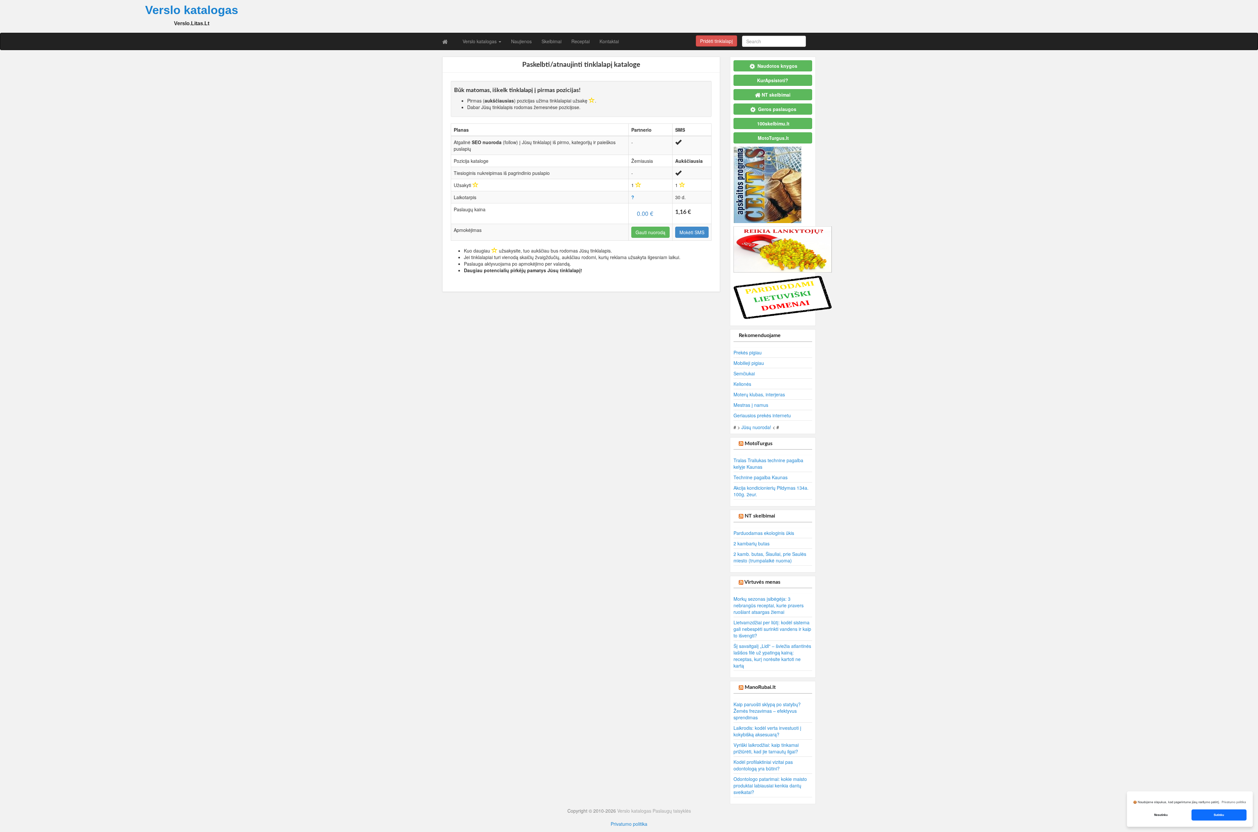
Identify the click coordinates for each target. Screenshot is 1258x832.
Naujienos (521, 41)
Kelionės (742, 384)
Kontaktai (609, 41)
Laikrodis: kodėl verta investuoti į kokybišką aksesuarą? (767, 731)
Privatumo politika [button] (1234, 802)
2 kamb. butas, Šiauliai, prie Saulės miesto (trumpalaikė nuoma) (770, 557)
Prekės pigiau (748, 352)
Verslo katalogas (480, 41)
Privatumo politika (629, 824)
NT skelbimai (760, 516)
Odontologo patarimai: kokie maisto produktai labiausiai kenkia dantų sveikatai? (770, 785)
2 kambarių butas (752, 543)
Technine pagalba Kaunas (761, 477)
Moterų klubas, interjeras (759, 394)
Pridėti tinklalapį (716, 41)
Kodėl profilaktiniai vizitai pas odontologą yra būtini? (763, 765)
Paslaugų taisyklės (672, 810)
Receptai (580, 41)
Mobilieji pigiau (749, 363)
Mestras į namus (751, 405)
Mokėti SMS (691, 232)
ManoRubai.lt (760, 687)
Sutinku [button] (1219, 815)
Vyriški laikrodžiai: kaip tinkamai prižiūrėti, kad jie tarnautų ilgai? (766, 748)
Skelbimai (552, 41)
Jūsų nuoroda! (756, 427)
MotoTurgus (758, 443)
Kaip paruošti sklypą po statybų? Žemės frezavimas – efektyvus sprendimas (767, 711)
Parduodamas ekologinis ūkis (764, 533)
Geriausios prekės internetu (762, 415)
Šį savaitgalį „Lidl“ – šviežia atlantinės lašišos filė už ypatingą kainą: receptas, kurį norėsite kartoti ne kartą (772, 656)
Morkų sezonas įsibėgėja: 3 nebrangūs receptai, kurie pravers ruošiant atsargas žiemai (769, 605)
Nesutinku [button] (1161, 815)
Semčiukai (744, 373)
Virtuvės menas (762, 582)
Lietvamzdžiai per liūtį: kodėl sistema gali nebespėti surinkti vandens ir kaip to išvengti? (772, 629)
